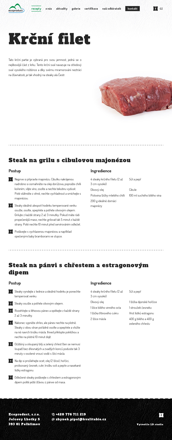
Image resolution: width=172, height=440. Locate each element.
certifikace (91, 8)
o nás (49, 8)
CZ (161, 8)
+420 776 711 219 (71, 414)
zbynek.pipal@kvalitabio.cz (81, 419)
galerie (76, 8)
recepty (36, 8)
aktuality (61, 8)
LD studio (156, 424)
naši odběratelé (111, 8)
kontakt (133, 8)
